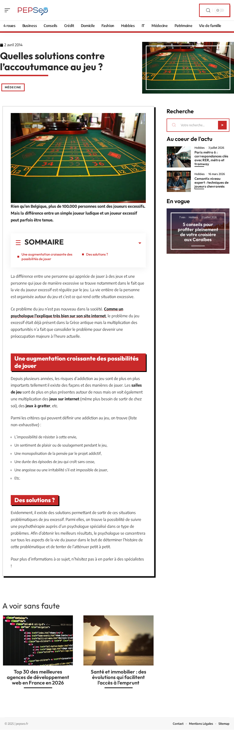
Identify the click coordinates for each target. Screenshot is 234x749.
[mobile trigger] (8, 10)
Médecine (13, 87)
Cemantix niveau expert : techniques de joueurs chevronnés (211, 182)
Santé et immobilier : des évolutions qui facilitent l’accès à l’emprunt (118, 677)
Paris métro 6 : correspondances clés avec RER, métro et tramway (211, 158)
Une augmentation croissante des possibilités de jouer (46, 256)
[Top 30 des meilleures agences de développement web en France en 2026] (38, 640)
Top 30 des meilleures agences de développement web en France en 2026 (38, 677)
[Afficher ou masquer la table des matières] (102, 243)
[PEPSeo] (32, 10)
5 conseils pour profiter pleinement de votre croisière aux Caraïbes (198, 231)
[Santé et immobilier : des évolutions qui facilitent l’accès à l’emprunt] (118, 640)
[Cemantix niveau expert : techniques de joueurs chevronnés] (179, 181)
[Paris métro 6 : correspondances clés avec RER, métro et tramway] (179, 157)
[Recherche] (208, 10)
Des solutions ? (97, 254)
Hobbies (199, 147)
